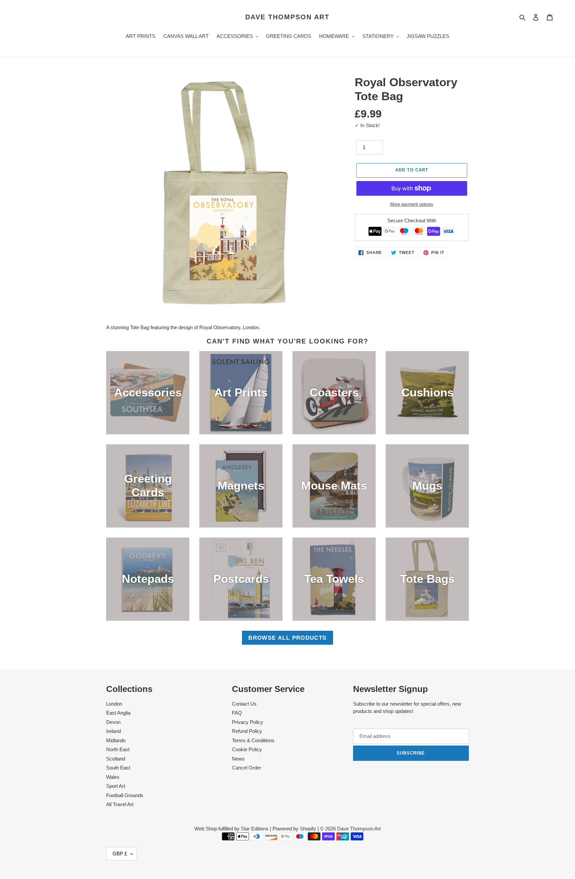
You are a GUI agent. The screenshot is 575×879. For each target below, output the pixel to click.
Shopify (308, 828)
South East (118, 767)
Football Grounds (124, 795)
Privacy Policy (247, 722)
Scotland (115, 759)
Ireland (113, 731)
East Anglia (118, 713)
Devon (113, 722)
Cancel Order (246, 767)
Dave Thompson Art (287, 17)
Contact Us (244, 704)
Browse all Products (287, 637)
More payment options (411, 204)
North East (117, 749)
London (114, 704)
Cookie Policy (247, 749)
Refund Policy (247, 731)
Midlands (116, 740)
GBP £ (119, 853)
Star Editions (255, 828)
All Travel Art (119, 804)
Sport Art (115, 786)
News (238, 759)
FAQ (237, 713)
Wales (112, 777)
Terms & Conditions (253, 740)
